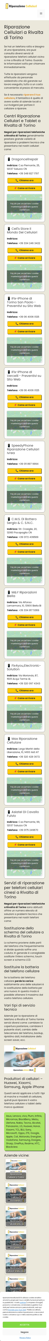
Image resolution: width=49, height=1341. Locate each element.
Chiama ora (26, 180)
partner (23, 1302)
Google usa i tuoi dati (17, 1310)
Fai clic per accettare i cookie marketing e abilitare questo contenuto (24, 206)
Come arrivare (26, 188)
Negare (24, 1332)
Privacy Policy (25, 1338)
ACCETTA (24, 1324)
